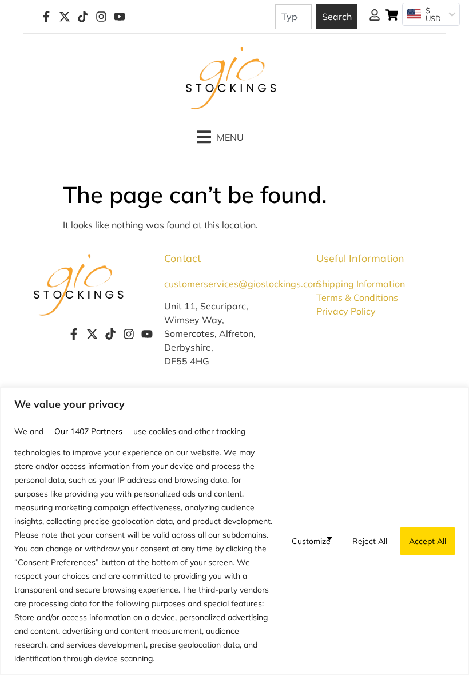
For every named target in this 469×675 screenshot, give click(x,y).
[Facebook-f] (46, 16)
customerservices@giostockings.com (242, 283)
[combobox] (293, 16)
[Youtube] (119, 16)
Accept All (427, 541)
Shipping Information (360, 283)
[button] (220, 137)
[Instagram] (101, 16)
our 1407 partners (88, 431)
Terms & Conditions (357, 297)
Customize (311, 541)
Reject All (369, 541)
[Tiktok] (83, 16)
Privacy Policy (346, 311)
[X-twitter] (64, 16)
